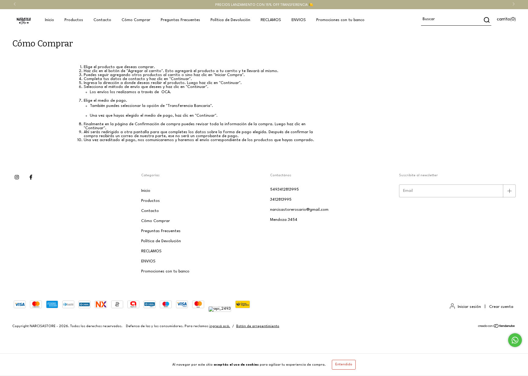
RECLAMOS (271, 20)
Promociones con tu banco (340, 20)
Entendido (343, 364)
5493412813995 (284, 190)
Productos (73, 20)
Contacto (102, 20)
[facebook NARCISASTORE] (30, 177)
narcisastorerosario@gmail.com (299, 210)
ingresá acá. (219, 326)
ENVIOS (299, 20)
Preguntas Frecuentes (180, 20)
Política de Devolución (230, 20)
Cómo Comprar (136, 20)
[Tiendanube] (497, 327)
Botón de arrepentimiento (257, 326)
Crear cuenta (501, 307)
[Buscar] (486, 19)
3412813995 (281, 200)
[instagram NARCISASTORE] (16, 177)
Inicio (49, 20)
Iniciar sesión (469, 307)
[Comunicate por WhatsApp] (515, 340)
